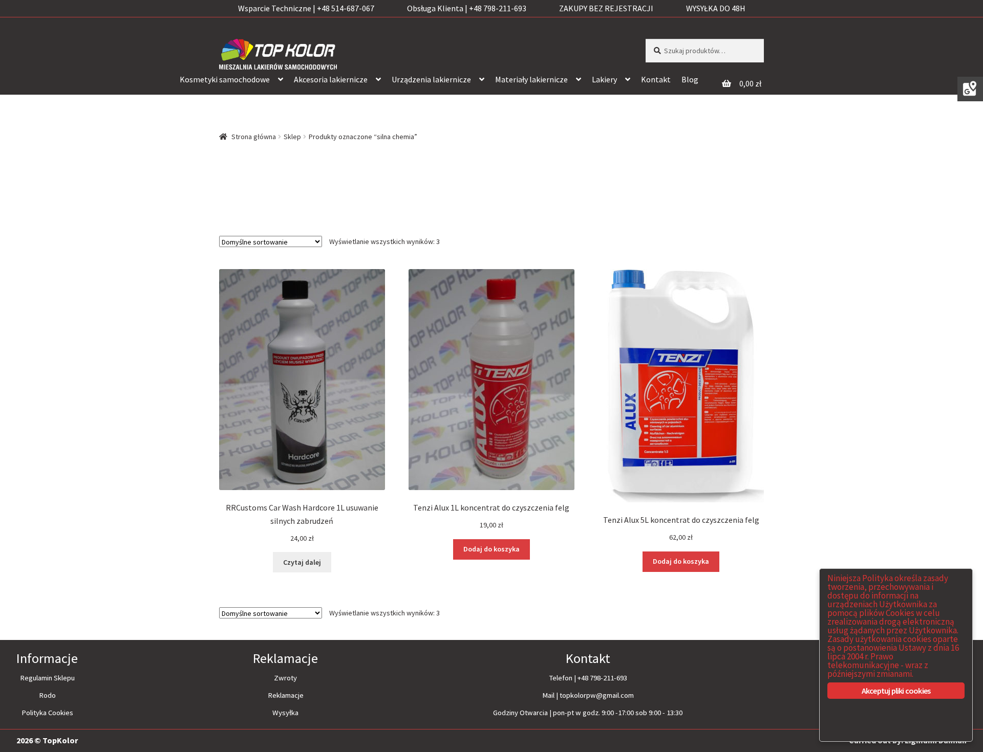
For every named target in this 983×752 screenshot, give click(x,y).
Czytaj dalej (302, 562)
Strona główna (253, 136)
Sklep (292, 136)
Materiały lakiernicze (531, 79)
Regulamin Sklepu (47, 677)
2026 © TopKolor (47, 740)
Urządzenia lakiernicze (431, 79)
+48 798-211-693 (602, 677)
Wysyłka (285, 712)
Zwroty (285, 677)
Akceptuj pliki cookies (896, 690)
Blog (689, 79)
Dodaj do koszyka (491, 549)
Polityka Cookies (47, 712)
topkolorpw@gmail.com (597, 695)
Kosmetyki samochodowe (225, 79)
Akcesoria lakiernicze (331, 79)
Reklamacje (286, 695)
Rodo (47, 695)
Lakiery (604, 79)
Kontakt (656, 79)
